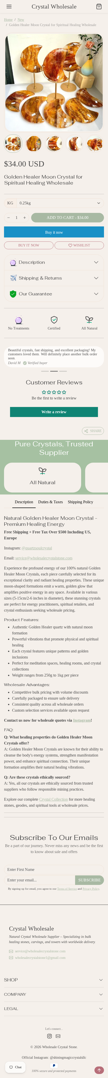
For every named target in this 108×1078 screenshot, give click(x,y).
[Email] (58, 1035)
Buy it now (54, 232)
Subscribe (89, 880)
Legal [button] (11, 1008)
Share (96, 431)
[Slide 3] (63, 371)
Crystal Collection (53, 799)
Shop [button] (11, 980)
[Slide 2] (54, 371)
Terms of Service (67, 888)
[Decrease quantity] (8, 217)
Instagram (82, 720)
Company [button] (15, 994)
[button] (9, 7)
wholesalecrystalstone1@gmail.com (40, 958)
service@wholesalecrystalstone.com (43, 558)
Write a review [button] (54, 412)
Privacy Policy (91, 888)
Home (8, 20)
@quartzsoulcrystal (37, 548)
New (21, 20)
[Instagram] (49, 1035)
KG (10, 203)
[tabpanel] (54, 660)
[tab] (24, 502)
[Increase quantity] (24, 217)
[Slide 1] (45, 371)
